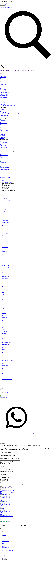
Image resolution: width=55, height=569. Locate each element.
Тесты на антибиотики (3, 123)
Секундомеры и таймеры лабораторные (5, 92)
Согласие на (7, 487)
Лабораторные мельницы (3, 111)
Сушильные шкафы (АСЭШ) (4, 115)
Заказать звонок (2, 386)
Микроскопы (2, 136)
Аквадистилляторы (3, 141)
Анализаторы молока (3, 120)
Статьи (3, 543)
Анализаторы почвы (3, 102)
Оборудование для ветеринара (4, 130)
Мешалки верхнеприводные (4, 90)
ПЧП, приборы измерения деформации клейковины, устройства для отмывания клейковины (13, 113)
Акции (5, 7)
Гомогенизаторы (2, 134)
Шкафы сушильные (3, 145)
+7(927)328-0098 (4, 558)
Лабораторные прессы (3, 112)
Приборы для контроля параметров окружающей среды (9, 181)
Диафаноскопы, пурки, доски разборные (5, 110)
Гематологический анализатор (4, 128)
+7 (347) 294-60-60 (2, 3)
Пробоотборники (2, 124)
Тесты (1, 122)
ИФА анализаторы (2, 135)
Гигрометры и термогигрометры (4, 155)
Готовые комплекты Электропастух (5, 169)
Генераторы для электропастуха (4, 167)
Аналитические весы (3, 162)
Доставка (8, 7)
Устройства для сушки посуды (4, 93)
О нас (1, 7)
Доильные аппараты (5, 173)
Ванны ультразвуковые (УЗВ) (4, 84)
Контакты (10, 7)
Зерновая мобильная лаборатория (5, 116)
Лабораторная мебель (5, 192)
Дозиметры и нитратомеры (4, 85)
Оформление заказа (3, 77)
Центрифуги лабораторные (4, 95)
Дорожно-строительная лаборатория (7, 189)
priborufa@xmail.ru (3, 4)
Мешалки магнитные (3, 89)
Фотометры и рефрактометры (4, 94)
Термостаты (2, 144)
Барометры (1, 154)
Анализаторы (2, 82)
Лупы (1, 88)
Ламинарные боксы (3, 129)
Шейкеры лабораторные (3, 96)
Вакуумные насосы (3, 83)
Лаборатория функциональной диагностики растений (7, 105)
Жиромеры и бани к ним (3, 121)
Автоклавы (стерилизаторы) (4, 133)
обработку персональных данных (8, 392)
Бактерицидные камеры (3, 142)
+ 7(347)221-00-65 (8, 3)
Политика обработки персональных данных (8, 550)
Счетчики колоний (3, 137)
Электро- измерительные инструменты (7, 182)
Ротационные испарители (3, 91)
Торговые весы (2, 163)
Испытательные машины (3, 97)
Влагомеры (1, 101)
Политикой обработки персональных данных (41, 566)
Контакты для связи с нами (5, 547)
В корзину (1, 400)
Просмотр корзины (3, 76)
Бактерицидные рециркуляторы (4, 146)
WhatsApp (34, 433)
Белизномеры (2, 109)
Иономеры (1, 86)
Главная (3, 180)
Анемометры (2, 153)
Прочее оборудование (3, 104)
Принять (52, 566)
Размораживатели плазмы (3, 147)
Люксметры (2, 156)
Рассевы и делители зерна (3, 114)
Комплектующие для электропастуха (5, 168)
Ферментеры (2, 138)
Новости (3, 7)
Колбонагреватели (2, 87)
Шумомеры (1, 157)
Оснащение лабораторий (5, 541)
